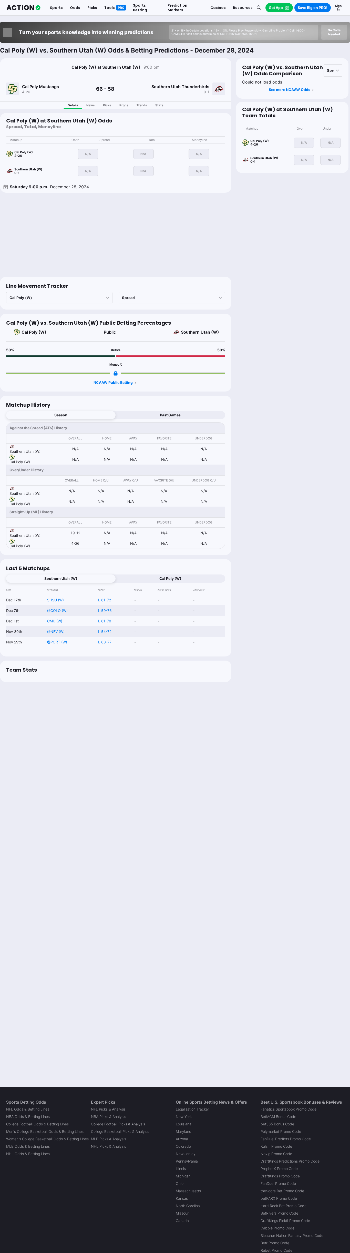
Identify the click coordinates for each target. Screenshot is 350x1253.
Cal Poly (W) (34, 332)
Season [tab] (60, 415)
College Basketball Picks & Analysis (120, 1131)
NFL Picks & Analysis (108, 1109)
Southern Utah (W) (200, 332)
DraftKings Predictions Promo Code (290, 1161)
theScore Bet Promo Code (282, 1191)
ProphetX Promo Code (279, 1168)
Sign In (338, 7)
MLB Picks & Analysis (108, 1139)
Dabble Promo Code (277, 1228)
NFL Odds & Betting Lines (27, 1109)
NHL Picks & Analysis (108, 1146)
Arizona (182, 1139)
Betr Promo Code (275, 1243)
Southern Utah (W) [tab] (60, 578)
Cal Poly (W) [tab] (170, 578)
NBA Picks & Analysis (108, 1116)
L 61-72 (104, 600)
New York (184, 1116)
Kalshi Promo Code (276, 1146)
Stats (159, 105)
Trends (142, 105)
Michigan (183, 1176)
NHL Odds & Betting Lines (28, 1154)
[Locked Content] (115, 373)
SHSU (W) (55, 600)
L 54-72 (104, 631)
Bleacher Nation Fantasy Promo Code (292, 1235)
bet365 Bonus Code (277, 1124)
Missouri (182, 1213)
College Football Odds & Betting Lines (37, 1124)
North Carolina (188, 1206)
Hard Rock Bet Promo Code (283, 1206)
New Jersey (185, 1154)
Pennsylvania (187, 1161)
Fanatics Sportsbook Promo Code (288, 1109)
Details (73, 105)
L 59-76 (105, 610)
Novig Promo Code (276, 1154)
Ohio (179, 1183)
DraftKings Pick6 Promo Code (285, 1220)
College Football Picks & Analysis (118, 1124)
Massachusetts (188, 1191)
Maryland (183, 1131)
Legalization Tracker (192, 1109)
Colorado (183, 1146)
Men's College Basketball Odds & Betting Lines (45, 1131)
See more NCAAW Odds (289, 89)
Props (123, 105)
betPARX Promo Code (279, 1198)
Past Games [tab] (170, 415)
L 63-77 (104, 642)
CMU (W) (54, 621)
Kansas (182, 1198)
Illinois (181, 1168)
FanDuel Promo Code (278, 1183)
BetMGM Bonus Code (278, 1116)
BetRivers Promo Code (279, 1213)
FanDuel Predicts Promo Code (286, 1139)
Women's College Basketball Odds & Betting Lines (47, 1139)
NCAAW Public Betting (113, 382)
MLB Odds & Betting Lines (28, 1146)
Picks (107, 105)
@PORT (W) (57, 642)
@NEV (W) (56, 631)
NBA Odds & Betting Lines (28, 1116)
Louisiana (183, 1124)
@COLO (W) (57, 610)
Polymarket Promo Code (281, 1131)
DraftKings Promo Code (280, 1176)
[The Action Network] (23, 8)
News (90, 105)
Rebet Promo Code (276, 1250)
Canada (182, 1220)
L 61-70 (104, 621)
